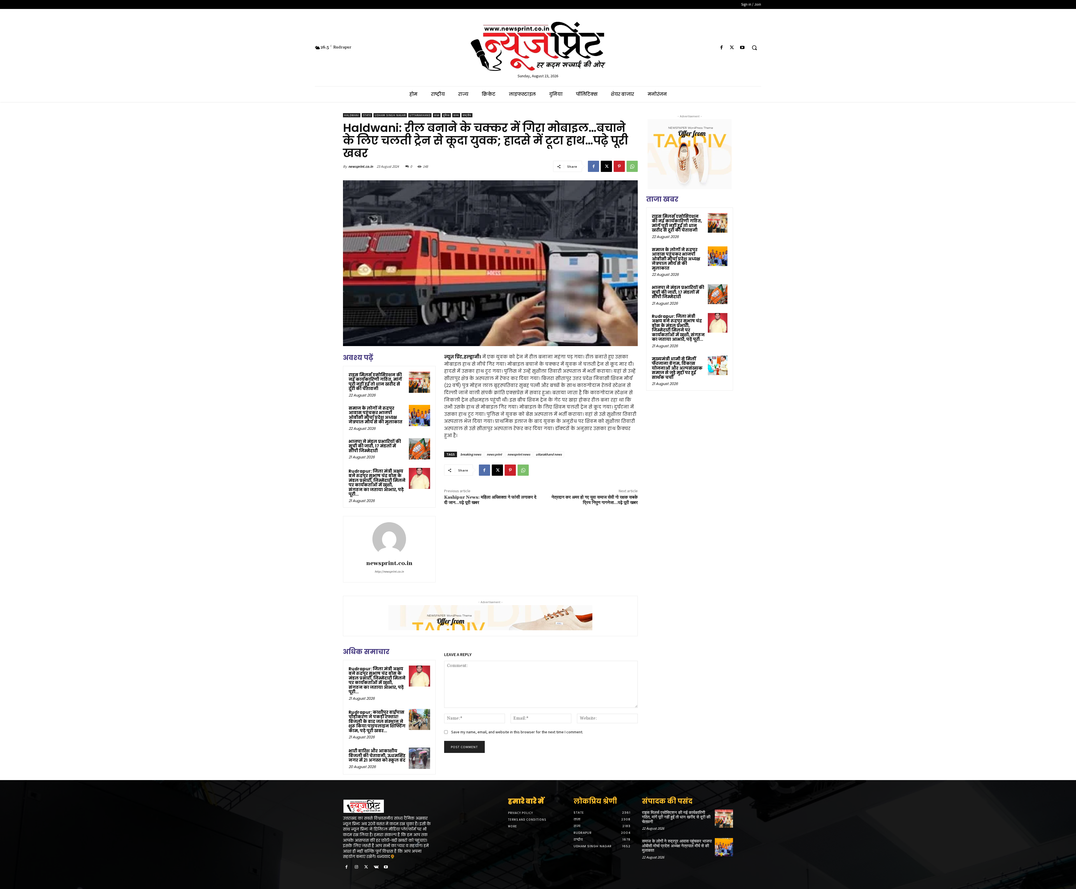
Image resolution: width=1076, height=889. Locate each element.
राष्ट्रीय (467, 115)
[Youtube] (742, 48)
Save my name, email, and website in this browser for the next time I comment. (517, 731)
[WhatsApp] (632, 166)
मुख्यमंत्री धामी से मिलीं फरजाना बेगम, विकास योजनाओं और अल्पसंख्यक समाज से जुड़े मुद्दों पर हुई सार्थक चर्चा (677, 368)
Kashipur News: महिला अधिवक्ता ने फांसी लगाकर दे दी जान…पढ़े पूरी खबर (490, 499)
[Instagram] (356, 867)
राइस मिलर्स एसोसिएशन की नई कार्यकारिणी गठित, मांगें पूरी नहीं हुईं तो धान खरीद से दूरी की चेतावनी (375, 382)
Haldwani (351, 115)
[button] (754, 47)
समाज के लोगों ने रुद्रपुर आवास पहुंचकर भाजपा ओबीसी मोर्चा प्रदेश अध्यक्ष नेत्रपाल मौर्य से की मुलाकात (375, 415)
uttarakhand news (549, 454)
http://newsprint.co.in (389, 571)
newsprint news (518, 454)
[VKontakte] (376, 867)
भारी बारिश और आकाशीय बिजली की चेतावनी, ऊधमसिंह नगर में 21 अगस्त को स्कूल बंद (377, 755)
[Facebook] (721, 48)
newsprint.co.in (360, 166)
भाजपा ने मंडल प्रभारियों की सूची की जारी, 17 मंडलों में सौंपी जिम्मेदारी (375, 446)
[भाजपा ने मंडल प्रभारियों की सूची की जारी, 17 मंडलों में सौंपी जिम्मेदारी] (419, 448)
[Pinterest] (619, 166)
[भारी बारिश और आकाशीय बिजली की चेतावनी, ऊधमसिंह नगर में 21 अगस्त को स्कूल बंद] (419, 758)
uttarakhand (419, 115)
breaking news (470, 454)
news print (494, 454)
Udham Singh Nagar (390, 115)
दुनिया (446, 115)
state (367, 115)
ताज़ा (436, 115)
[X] (732, 48)
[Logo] (388, 806)
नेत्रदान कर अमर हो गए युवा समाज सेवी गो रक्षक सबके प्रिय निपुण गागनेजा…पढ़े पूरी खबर (594, 499)
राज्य (456, 115)
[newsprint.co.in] (389, 539)
